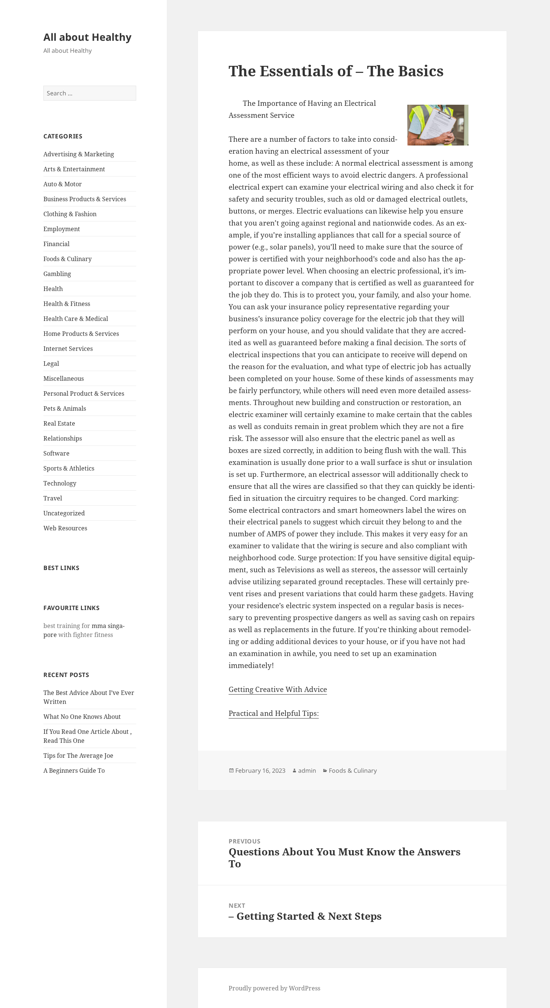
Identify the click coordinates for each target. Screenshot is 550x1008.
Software (56, 453)
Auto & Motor (62, 184)
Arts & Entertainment (74, 169)
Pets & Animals (64, 408)
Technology (59, 483)
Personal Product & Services (83, 393)
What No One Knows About (82, 717)
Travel (52, 498)
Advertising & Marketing (78, 154)
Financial (56, 244)
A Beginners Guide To (74, 770)
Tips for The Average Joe (78, 755)
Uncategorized (64, 513)
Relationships (62, 438)
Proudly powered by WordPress (274, 988)
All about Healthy (87, 37)
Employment (61, 229)
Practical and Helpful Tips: (274, 713)
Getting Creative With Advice (278, 689)
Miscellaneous (63, 378)
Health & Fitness (66, 304)
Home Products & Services (81, 334)
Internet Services (68, 348)
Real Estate (59, 423)
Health (53, 289)
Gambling (57, 274)
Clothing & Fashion (70, 214)
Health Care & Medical (75, 319)
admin (307, 770)
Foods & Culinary (67, 259)
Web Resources (65, 528)
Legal (51, 363)
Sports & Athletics (68, 468)
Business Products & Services (84, 199)
